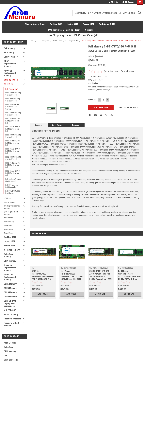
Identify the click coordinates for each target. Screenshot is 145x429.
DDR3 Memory (10, 292)
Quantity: (92, 99)
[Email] (95, 115)
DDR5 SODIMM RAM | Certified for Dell (13, 94)
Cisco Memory (9, 233)
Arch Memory (10, 343)
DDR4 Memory (10, 288)
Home (32, 41)
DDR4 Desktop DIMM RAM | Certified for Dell (12, 121)
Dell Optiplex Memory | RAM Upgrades (13, 180)
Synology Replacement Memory (10, 73)
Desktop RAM (56, 24)
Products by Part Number (11, 324)
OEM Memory (10, 261)
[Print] (101, 115)
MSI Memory (8, 229)
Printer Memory (11, 314)
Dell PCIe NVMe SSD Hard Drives (12, 192)
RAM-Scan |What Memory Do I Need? (63, 30)
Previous (32, 72)
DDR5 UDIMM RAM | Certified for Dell (12, 100)
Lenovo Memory (11, 57)
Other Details (57, 125)
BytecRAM (8, 347)
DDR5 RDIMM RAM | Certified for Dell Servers (12, 107)
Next (83, 72)
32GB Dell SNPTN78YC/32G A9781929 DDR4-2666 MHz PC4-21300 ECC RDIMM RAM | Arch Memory (43, 275)
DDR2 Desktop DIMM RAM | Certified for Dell (12, 165)
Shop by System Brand (35, 24)
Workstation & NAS (107, 24)
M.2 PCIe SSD (10, 310)
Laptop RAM (72, 24)
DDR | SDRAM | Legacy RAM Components (10, 303)
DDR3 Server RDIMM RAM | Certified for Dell (12, 151)
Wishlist (114, 2)
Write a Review (127, 71)
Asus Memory (9, 222)
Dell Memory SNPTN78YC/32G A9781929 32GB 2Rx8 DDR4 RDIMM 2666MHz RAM (111, 41)
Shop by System (11, 80)
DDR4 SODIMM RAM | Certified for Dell (13, 114)
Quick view (72, 264)
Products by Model (12, 318)
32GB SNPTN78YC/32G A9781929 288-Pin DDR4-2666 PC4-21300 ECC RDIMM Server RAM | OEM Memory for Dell (100, 275)
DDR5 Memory (10, 284)
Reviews (75, 125)
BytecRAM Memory (8, 255)
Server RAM (88, 24)
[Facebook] (90, 115)
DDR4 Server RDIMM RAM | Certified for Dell (12, 129)
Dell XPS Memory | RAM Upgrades (12, 186)
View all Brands (11, 360)
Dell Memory (9, 48)
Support (89, 30)
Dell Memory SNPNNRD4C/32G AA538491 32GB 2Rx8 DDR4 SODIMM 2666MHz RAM (72, 275)
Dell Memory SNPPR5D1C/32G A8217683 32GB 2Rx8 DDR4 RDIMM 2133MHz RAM (129, 275)
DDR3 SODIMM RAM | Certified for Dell (13, 136)
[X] (106, 115)
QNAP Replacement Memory (10, 63)
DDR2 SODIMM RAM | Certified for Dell (13, 158)
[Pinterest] (111, 115)
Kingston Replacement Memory (10, 268)
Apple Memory (9, 225)
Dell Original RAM (11, 89)
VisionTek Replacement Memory (10, 277)
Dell (5, 355)
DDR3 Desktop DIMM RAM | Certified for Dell (12, 143)
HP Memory (9, 52)
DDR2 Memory (10, 296)
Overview (38, 125)
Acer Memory (8, 218)
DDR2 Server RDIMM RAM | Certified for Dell (12, 173)
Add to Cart (43, 294)
